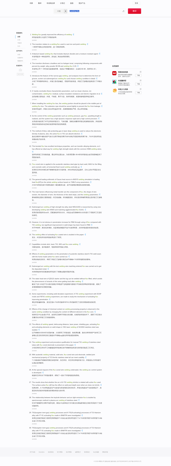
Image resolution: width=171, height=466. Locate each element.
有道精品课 (51, 3)
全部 (18, 54)
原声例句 (19, 51)
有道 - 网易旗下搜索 (39, 11)
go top (20, 69)
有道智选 (51, 452)
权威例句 (19, 65)
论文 (18, 46)
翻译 (39, 3)
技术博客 (69, 452)
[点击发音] (73, 34)
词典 (31, 3)
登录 (136, 3)
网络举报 (105, 452)
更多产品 (82, 3)
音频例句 (20, 58)
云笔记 (62, 3)
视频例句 (20, 61)
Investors (41, 452)
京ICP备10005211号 (134, 461)
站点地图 (96, 452)
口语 (18, 40)
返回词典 (20, 74)
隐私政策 (107, 461)
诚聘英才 (78, 452)
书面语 (19, 43)
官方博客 (60, 452)
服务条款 (113, 461)
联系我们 (87, 452)
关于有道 (32, 452)
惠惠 (71, 3)
